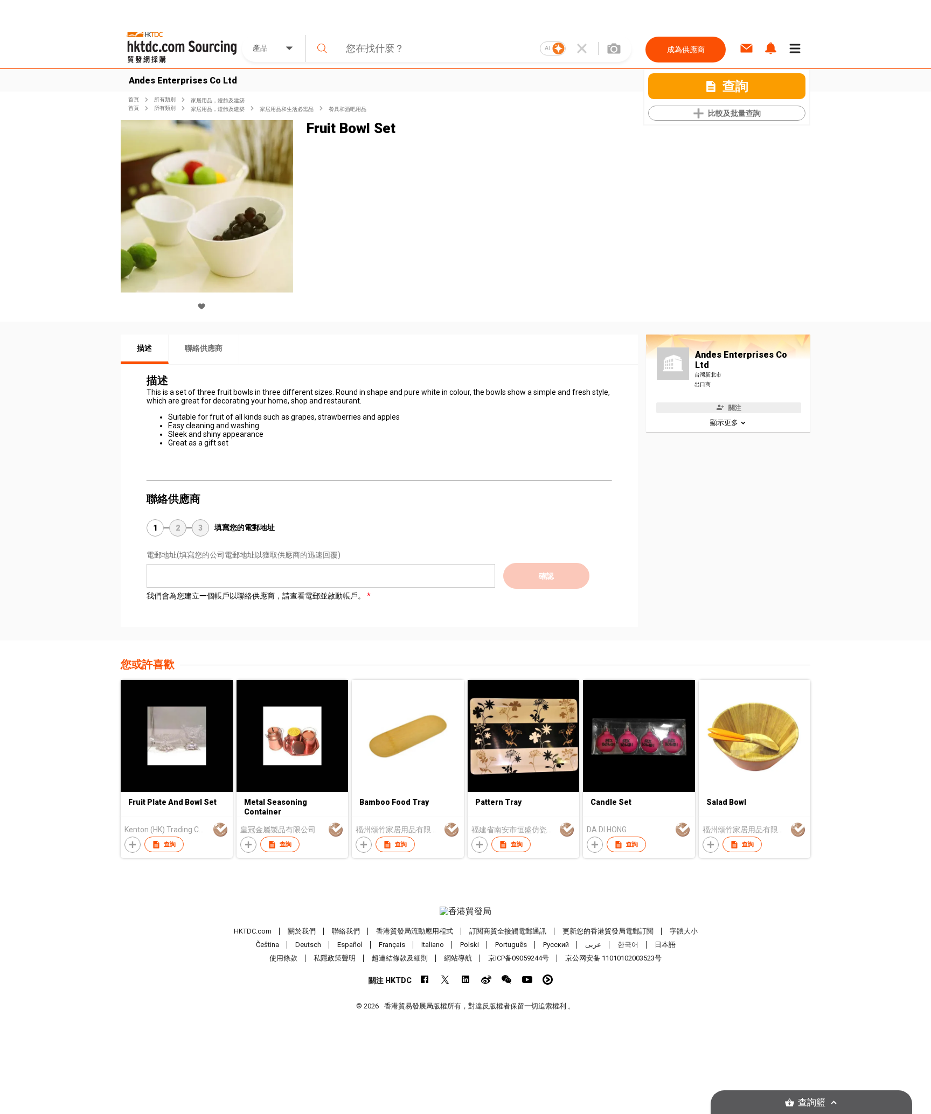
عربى (593, 945)
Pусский (556, 945)
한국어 (627, 945)
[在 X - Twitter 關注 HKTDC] (445, 979)
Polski (469, 945)
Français (392, 945)
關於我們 (302, 931)
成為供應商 (686, 49)
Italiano (432, 945)
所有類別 (165, 99)
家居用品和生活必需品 (287, 109)
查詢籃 (811, 1102)
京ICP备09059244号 (518, 958)
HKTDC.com (253, 931)
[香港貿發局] (465, 911)
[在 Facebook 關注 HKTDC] (425, 979)
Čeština (267, 945)
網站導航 (458, 958)
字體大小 (684, 931)
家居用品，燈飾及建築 (218, 100)
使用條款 (283, 958)
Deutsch (308, 945)
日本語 (665, 945)
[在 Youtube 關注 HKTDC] (527, 979)
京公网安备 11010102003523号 (613, 958)
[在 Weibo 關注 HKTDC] (486, 979)
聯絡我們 (346, 931)
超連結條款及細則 (400, 958)
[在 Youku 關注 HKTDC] (548, 979)
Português (511, 945)
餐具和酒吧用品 (347, 109)
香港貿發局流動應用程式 (414, 931)
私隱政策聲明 (335, 958)
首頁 (133, 99)
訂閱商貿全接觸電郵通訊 (507, 931)
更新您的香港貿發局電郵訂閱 (608, 931)
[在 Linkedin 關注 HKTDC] (466, 979)
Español (350, 945)
